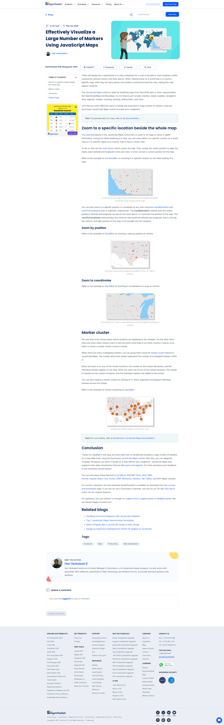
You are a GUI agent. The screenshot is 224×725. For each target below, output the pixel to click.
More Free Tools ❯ (81, 686)
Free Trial (78, 638)
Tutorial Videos (148, 678)
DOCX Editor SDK (53, 673)
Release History (148, 695)
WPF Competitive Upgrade (123, 662)
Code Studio (51, 680)
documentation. (133, 118)
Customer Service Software (57, 694)
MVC (144, 475)
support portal (146, 498)
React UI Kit (117, 688)
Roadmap (146, 692)
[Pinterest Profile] (158, 720)
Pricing (108, 4)
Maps (100, 544)
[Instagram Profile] (163, 720)
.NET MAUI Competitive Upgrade (125, 655)
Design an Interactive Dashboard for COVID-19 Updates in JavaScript (119, 529)
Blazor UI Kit (117, 692)
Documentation (148, 671)
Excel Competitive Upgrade (123, 673)
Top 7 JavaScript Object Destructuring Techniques (110, 520)
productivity (113, 544)
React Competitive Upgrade (123, 648)
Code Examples (98, 679)
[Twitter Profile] (163, 712)
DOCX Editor (79, 672)
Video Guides (147, 681)
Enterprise (82, 4)
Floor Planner (79, 668)
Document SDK (53, 666)
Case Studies (97, 672)
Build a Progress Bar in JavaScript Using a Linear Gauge (112, 524)
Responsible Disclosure (104, 717)
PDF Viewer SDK (53, 669)
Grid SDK (50, 641)
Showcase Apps (148, 685)
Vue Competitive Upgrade (123, 652)
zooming (90, 135)
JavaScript (88, 544)
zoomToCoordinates (91, 211)
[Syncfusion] (56, 712)
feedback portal (164, 498)
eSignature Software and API (58, 690)
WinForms (126, 479)
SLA (93, 652)
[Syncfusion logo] (54, 3)
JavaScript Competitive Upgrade (125, 645)
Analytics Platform (54, 683)
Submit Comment (56, 613)
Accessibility (97, 682)
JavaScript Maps (94, 92)
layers (128, 465)
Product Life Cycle (99, 655)
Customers (146, 641)
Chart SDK (51, 645)
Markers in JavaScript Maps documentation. (135, 438)
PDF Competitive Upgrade (123, 666)
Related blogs (54, 98)
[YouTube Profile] (174, 712)
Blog (144, 645)
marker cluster (157, 353)
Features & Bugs (98, 648)
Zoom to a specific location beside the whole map (62, 83)
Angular (92, 479)
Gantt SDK (51, 652)
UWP (118, 479)
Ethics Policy (118, 717)
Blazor (123, 475)
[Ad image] (62, 120)
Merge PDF (78, 654)
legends (139, 465)
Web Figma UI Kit (119, 699)
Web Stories (96, 686)
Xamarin (136, 479)
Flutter (112, 479)
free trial (168, 489)
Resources (96, 4)
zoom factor (107, 148)
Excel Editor (78, 675)
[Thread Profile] (169, 720)
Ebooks (95, 665)
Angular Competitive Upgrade (124, 641)
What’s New (146, 688)
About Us (118, 4)
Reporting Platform (54, 687)
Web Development (131, 544)
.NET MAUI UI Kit (119, 685)
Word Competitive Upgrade (123, 669)
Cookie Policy (62, 717)
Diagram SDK (52, 659)
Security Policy (89, 717)
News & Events (148, 648)
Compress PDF (79, 658)
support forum (132, 498)
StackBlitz (113, 158)
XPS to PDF (78, 661)
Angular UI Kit (118, 695)
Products (68, 4)
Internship (146, 655)
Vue (106, 479)
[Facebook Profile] (158, 712)
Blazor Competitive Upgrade (124, 638)
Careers (145, 652)
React (100, 479)
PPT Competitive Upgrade (122, 676)
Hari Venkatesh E (60, 53)
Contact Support (98, 645)
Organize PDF (79, 665)
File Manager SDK (54, 662)
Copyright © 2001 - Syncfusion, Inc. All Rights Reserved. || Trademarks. (70, 720)
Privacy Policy (51, 717)
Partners (145, 659)
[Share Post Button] (131, 14)
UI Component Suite (55, 638)
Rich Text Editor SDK (55, 655)
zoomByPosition (161, 207)
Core (139, 475)
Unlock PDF (78, 651)
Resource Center (98, 693)
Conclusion (53, 93)
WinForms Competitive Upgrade (125, 659)
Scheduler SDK (53, 648)
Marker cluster (54, 89)
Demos (145, 668)
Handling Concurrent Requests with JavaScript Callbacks (113, 516)
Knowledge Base (98, 641)
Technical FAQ (97, 675)
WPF (159, 479)
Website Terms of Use (76, 717)
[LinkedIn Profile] (169, 712)
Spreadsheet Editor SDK (56, 676)
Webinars (96, 689)
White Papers (97, 668)
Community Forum (99, 638)
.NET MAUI (146, 479)
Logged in (66, 599)
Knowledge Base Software (57, 697)
